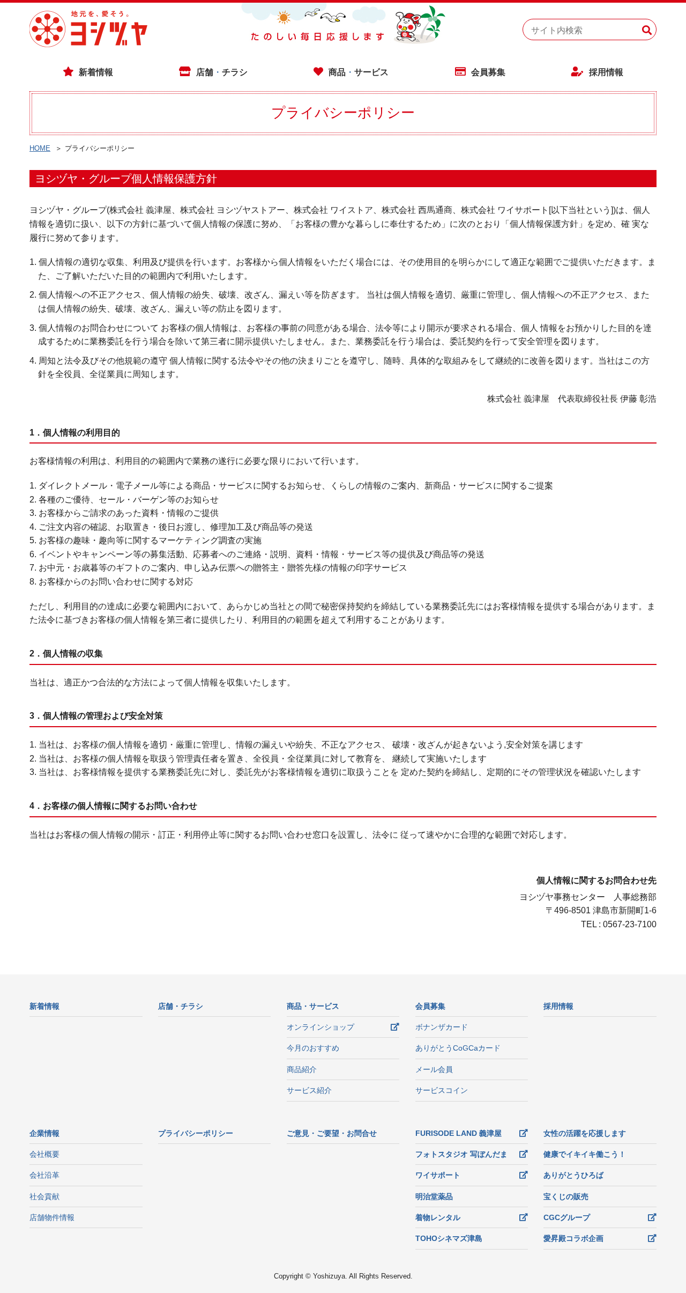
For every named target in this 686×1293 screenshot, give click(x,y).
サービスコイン (441, 1090)
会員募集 (488, 72)
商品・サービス (313, 1006)
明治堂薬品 (434, 1196)
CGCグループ (566, 1217)
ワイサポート (437, 1175)
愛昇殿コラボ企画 (573, 1238)
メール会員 (434, 1069)
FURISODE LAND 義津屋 (458, 1133)
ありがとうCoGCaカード (458, 1048)
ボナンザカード (441, 1027)
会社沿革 (44, 1175)
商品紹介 (302, 1069)
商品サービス (359, 72)
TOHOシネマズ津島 (448, 1238)
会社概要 (44, 1154)
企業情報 (44, 1133)
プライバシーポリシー (195, 1133)
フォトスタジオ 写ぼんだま (461, 1154)
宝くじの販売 (565, 1196)
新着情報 (96, 72)
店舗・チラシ (180, 1006)
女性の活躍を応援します (584, 1133)
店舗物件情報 (51, 1217)
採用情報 (606, 72)
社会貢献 (44, 1196)
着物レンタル (437, 1217)
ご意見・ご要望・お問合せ (332, 1133)
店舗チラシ (222, 72)
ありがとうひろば (573, 1175)
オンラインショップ (320, 1027)
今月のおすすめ (313, 1048)
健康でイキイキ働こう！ (584, 1154)
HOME (39, 148)
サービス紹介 (309, 1090)
